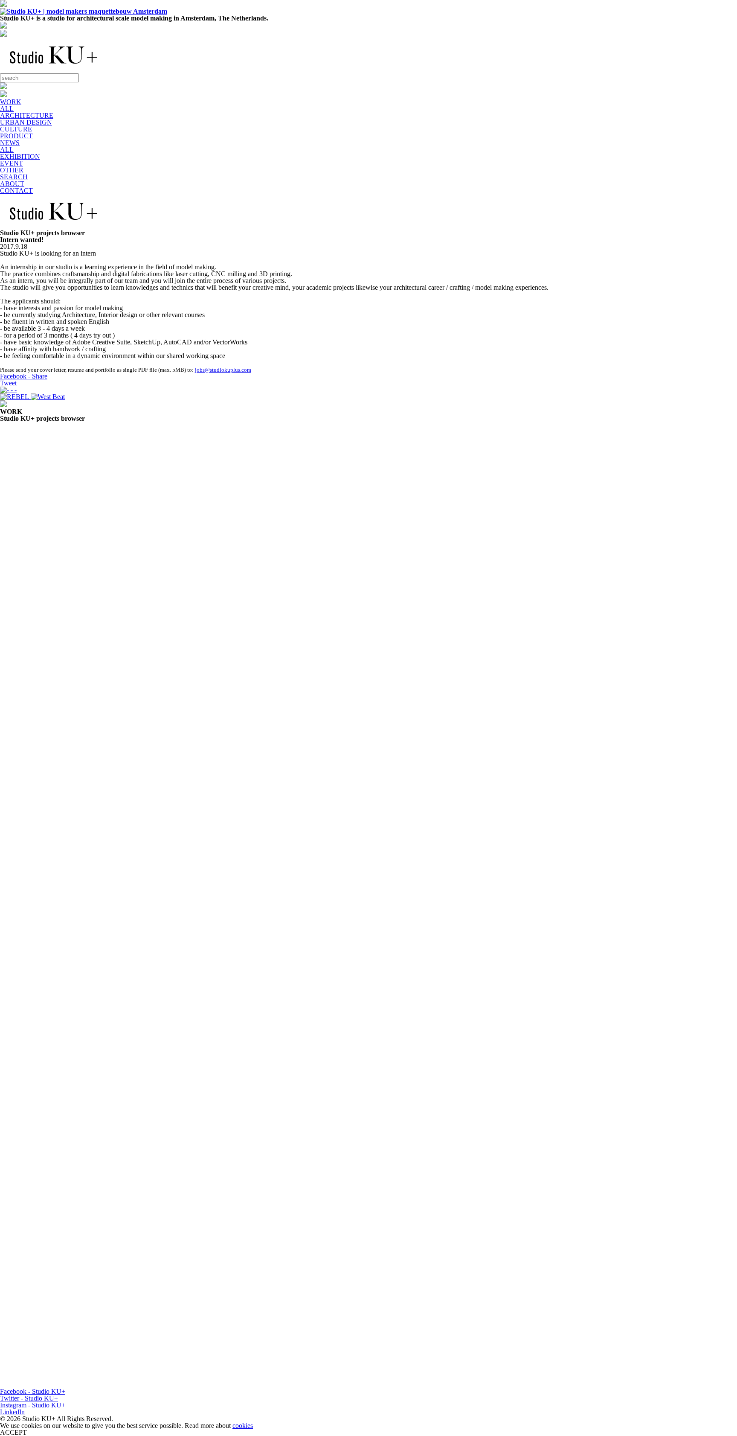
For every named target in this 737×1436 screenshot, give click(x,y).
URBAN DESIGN (26, 122)
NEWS (10, 142)
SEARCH (14, 177)
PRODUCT (16, 136)
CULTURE (16, 129)
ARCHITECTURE (26, 115)
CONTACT (16, 190)
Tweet (8, 383)
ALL (7, 108)
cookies (242, 1425)
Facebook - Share (23, 376)
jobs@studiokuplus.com (223, 370)
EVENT (11, 163)
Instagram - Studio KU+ (32, 1405)
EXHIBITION (20, 156)
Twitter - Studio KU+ (29, 1398)
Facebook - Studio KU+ (32, 1391)
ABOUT (12, 183)
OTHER (11, 170)
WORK (10, 101)
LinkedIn (12, 1412)
